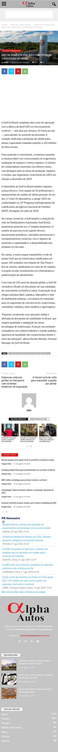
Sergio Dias (6, 464)
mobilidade (35, 353)
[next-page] (30, 446)
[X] (11, 71)
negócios (46, 353)
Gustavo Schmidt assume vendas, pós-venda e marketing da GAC (29, 503)
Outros (4, 714)
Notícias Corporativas (20, 24)
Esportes (5, 740)
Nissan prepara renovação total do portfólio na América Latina (27, 460)
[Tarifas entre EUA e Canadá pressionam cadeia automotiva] (8, 693)
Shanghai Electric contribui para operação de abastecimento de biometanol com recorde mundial (26, 526)
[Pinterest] (18, 71)
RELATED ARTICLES (18, 419)
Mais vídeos (19, 592)
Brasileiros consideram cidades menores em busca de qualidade (28, 439)
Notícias (5, 718)
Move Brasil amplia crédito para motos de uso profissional (46, 439)
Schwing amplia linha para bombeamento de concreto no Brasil (28, 470)
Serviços (5, 736)
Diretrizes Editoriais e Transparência (34, 629)
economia (13, 353)
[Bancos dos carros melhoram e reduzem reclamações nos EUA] (8, 679)
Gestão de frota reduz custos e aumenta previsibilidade (8, 439)
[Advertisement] (29, 14)
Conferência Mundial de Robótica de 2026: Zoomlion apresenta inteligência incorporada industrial (26, 538)
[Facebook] (4, 71)
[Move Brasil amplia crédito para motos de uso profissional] (48, 430)
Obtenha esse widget (35, 592)
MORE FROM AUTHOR (38, 419)
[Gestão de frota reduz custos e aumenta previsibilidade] (10, 430)
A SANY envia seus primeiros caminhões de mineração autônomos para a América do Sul (27, 566)
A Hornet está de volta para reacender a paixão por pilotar (44, 380)
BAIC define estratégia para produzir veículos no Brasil (24, 480)
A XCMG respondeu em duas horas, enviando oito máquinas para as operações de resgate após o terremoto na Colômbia (25, 553)
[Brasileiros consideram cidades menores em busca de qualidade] (29, 430)
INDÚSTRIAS (24, 353)
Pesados (5, 723)
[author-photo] (29, 400)
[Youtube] (38, 641)
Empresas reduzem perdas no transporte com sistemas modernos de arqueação (14, 382)
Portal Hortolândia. (44, 626)
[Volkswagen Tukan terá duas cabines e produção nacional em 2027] (8, 664)
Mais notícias (7, 592)
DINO (6, 62)
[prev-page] (27, 446)
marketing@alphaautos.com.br (34, 635)
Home (4, 24)
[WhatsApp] (25, 71)
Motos (4, 732)
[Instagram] (26, 641)
